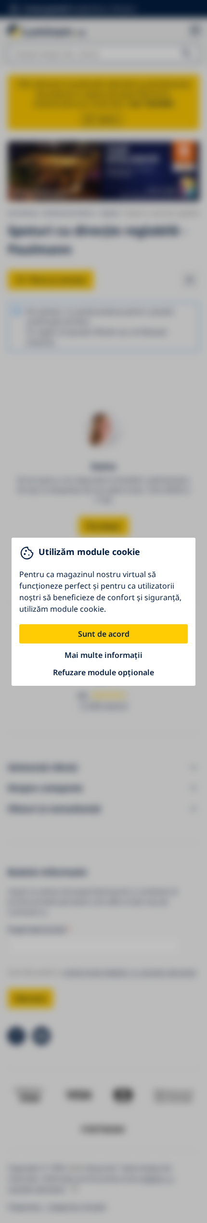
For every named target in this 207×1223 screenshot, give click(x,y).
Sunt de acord (103, 634)
